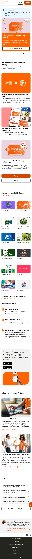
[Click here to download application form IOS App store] (7, 363)
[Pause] (24, 53)
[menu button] (3, 2)
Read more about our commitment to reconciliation (17, 529)
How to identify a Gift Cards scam (10, 429)
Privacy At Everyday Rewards (16, 544)
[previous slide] (26, 53)
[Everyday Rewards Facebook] (27, 535)
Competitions (16, 541)
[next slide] (29, 53)
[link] (8, 205)
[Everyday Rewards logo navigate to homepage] (6, 2)
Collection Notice (16, 547)
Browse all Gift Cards (7, 195)
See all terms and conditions (8, 298)
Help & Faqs (16, 550)
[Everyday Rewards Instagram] (30, 535)
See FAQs (7, 15)
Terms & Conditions (16, 538)
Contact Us (16, 553)
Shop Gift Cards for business (9, 467)
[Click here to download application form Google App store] (7, 367)
